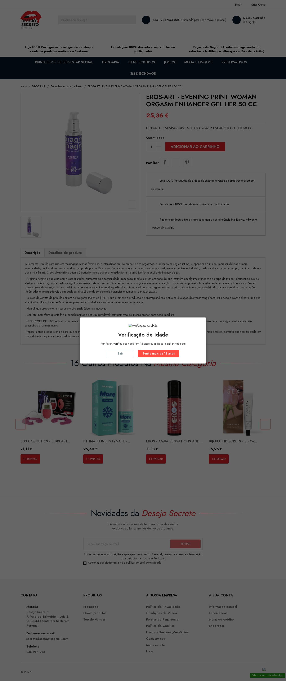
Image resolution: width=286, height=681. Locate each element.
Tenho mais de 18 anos (159, 353)
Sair (120, 353)
